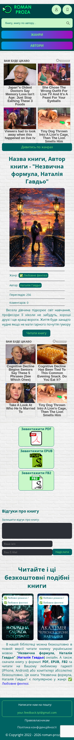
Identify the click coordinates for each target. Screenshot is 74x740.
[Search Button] (68, 23)
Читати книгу (36, 333)
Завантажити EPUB (36, 451)
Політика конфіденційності (37, 727)
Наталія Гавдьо (30, 285)
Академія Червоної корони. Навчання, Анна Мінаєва (52, 601)
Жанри (37, 34)
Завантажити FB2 (36, 473)
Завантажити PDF (36, 429)
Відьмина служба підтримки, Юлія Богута (15, 601)
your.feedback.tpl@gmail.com (37, 712)
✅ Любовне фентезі (33, 275)
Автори (37, 45)
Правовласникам (37, 720)
